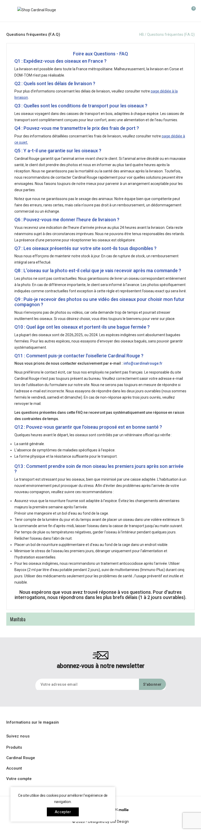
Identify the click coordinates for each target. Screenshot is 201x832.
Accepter (63, 812)
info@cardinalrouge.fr (143, 363)
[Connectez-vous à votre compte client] (180, 11)
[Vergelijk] (148, 11)
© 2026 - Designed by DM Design (100, 821)
